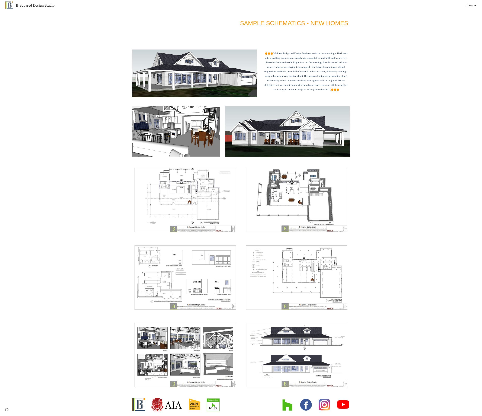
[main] (259, 22)
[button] (6, 409)
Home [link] (469, 5)
